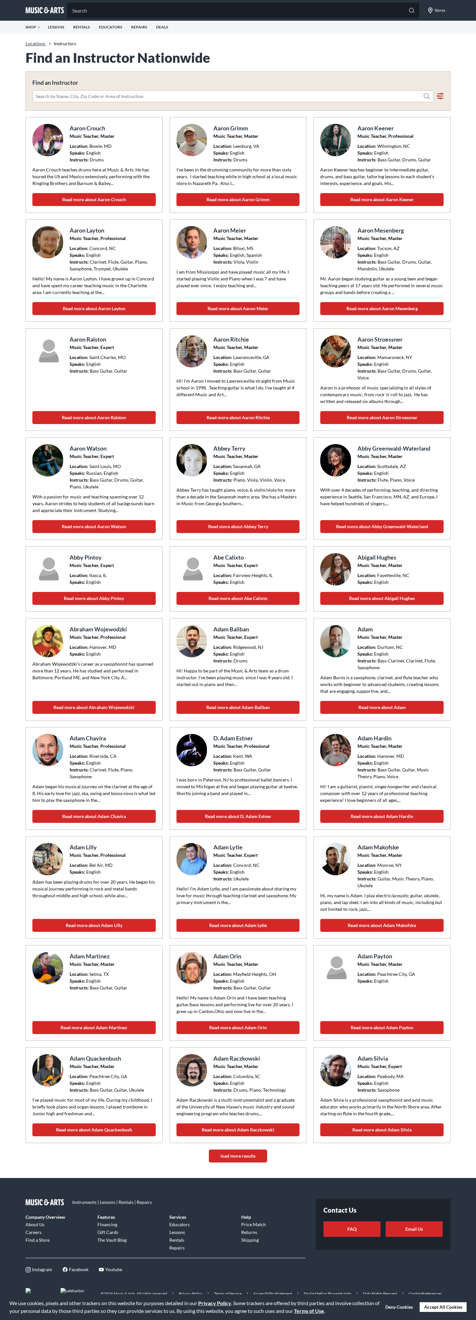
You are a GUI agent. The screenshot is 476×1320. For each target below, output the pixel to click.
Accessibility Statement (272, 1293)
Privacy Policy (214, 1303)
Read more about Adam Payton (382, 1027)
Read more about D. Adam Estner (238, 816)
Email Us (414, 1229)
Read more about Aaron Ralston (94, 417)
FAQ (352, 1229)
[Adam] (336, 641)
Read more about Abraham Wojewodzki (93, 707)
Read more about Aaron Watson (94, 526)
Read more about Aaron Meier (238, 308)
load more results (238, 1156)
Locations (36, 43)
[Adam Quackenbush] (48, 1070)
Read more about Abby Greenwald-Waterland (382, 526)
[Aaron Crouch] (48, 140)
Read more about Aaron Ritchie (238, 417)
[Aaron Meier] (192, 242)
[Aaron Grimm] (192, 140)
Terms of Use (309, 1311)
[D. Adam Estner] (192, 750)
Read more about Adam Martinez (94, 1027)
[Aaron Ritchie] (192, 351)
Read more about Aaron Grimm (238, 199)
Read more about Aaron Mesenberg (382, 308)
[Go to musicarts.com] (45, 10)
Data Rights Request (380, 1293)
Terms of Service (228, 1293)
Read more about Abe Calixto (238, 598)
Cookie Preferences (425, 1293)
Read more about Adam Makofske (382, 925)
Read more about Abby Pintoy (94, 598)
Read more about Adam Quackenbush (94, 1129)
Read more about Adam (382, 707)
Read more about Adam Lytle (238, 925)
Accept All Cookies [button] (443, 1307)
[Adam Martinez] (48, 968)
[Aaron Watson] (48, 460)
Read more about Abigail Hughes (382, 598)
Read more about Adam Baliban (238, 707)
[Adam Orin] (192, 968)
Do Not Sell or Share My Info (327, 1293)
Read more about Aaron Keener (382, 199)
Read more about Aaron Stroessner (382, 417)
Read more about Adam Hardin (382, 816)
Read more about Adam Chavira (94, 816)
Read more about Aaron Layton (94, 308)
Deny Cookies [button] (399, 1307)
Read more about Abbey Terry (238, 526)
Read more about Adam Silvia (382, 1129)
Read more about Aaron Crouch (94, 199)
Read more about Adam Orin (238, 1027)
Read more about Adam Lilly (94, 925)
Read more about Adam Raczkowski (238, 1129)
